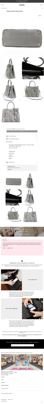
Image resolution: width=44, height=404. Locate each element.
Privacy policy (3, 399)
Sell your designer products (7, 393)
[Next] (43, 247)
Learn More (10, 169)
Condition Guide (11, 162)
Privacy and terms (4, 388)
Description (10, 141)
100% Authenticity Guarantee (13, 138)
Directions (2, 376)
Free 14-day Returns (12, 136)
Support (3, 382)
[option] (22, 35)
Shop (2, 379)
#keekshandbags (5, 385)
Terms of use (10, 399)
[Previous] (1, 247)
